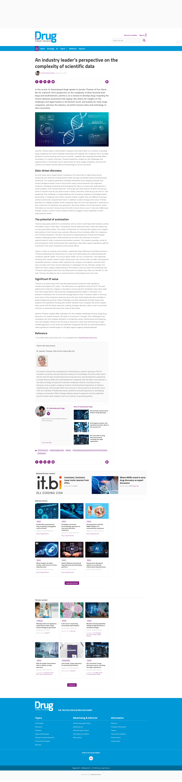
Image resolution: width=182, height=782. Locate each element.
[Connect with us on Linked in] (91, 758)
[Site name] (46, 42)
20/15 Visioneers (43, 450)
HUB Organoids (134, 486)
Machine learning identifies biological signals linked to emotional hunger (96, 625)
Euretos (73, 671)
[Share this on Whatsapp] (49, 81)
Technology (39, 723)
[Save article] (107, 81)
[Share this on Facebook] (36, 81)
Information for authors (81, 734)
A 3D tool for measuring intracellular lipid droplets (70, 624)
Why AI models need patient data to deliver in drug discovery (46, 665)
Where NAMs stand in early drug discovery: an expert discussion (133, 480)
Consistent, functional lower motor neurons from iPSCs (76, 480)
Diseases (38, 730)
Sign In (141, 35)
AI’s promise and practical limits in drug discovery (99, 412)
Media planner (78, 727)
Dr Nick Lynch (98, 673)
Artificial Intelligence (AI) (57, 450)
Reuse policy (77, 737)
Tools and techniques (42, 741)
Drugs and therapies (42, 734)
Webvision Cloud (96, 774)
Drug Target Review (42, 534)
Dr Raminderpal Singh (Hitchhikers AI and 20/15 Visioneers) (90, 450)
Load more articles (72, 583)
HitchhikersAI (41, 453)
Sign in (83, 78)
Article (64, 621)
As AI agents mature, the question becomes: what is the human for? (99, 425)
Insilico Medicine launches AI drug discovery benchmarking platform (71, 565)
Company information (118, 727)
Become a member (130, 35)
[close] (108, 78)
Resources (38, 727)
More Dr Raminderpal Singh (83, 407)
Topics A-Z (76, 768)
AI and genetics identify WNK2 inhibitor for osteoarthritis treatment (95, 526)
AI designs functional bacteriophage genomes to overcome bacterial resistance (70, 527)
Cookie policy (115, 741)
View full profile (46, 442)
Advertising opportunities (82, 723)
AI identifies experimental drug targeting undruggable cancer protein (46, 526)
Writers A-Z (86, 768)
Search (144, 39)
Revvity (73, 631)
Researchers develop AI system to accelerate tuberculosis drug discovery (96, 565)
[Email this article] (53, 81)
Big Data (68, 450)
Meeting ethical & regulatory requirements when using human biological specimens (46, 625)
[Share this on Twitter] (41, 81)
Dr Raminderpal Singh (47, 73)
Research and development (44, 737)
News (39, 521)
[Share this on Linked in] (45, 81)
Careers (113, 730)
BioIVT (48, 633)
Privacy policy (116, 737)
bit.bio (75, 486)
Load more (72, 685)
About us (114, 723)
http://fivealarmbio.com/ (87, 338)
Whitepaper (66, 660)
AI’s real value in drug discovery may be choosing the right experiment (97, 438)
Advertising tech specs (81, 730)
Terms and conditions (118, 734)
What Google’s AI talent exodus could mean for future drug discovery (46, 565)
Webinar (39, 621)
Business (38, 745)
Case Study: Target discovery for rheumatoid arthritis (71, 664)
